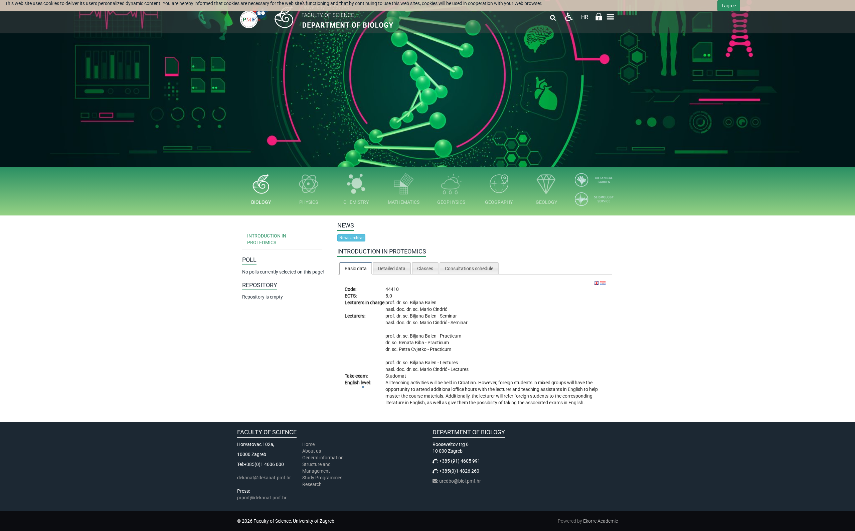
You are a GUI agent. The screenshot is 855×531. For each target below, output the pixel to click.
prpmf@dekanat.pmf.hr (262, 497)
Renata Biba (412, 342)
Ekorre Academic (600, 521)
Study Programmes (322, 477)
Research (312, 484)
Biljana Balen (423, 302)
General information (323, 457)
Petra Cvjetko (413, 349)
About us (312, 451)
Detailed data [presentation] (391, 268)
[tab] (355, 268)
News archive (351, 237)
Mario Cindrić (433, 309)
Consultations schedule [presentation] (469, 268)
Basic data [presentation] (356, 268)
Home (308, 444)
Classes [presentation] (425, 268)
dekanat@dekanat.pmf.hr (264, 477)
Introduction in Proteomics (266, 239)
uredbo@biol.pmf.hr (460, 481)
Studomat (395, 376)
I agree (729, 5)
